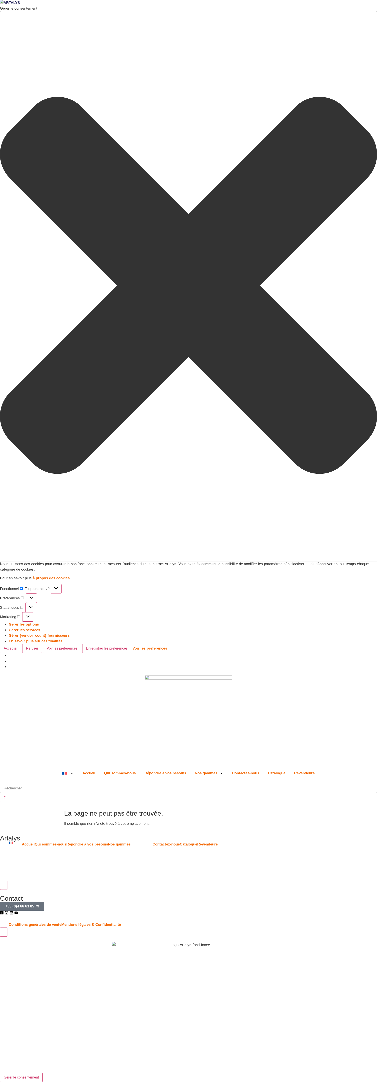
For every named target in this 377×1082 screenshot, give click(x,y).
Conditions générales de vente (35, 925)
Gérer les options (24, 624)
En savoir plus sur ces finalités (35, 641)
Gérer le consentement (21, 1077)
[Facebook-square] (2, 913)
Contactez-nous (245, 773)
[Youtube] (16, 913)
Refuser (32, 648)
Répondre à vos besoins (165, 773)
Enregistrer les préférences (107, 648)
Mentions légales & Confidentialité (91, 925)
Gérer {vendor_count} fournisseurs (39, 635)
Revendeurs (304, 773)
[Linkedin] (11, 913)
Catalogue (276, 773)
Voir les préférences (62, 648)
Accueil (88, 773)
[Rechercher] (4, 797)
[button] (188, 286)
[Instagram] (7, 913)
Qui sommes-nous (120, 773)
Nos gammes (206, 773)
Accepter (10, 648)
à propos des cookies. (52, 578)
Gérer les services (24, 630)
